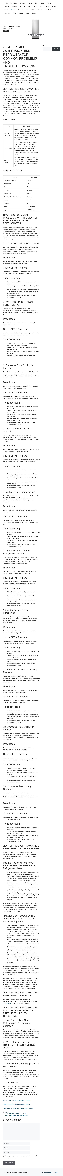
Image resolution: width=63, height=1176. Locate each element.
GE (29, 6)
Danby (6, 9)
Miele (14, 13)
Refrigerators (14, 3)
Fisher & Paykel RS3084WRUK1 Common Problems (18, 1108)
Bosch (27, 13)
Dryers (42, 3)
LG (40, 6)
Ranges (49, 3)
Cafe (27, 9)
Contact (34, 13)
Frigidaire (46, 6)
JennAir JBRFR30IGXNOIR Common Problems (16, 1100)
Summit (21, 13)
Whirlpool (7, 6)
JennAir (13, 9)
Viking (33, 9)
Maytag (35, 6)
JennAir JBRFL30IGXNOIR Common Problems (16, 1113)
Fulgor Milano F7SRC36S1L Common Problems (16, 1104)
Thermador (7, 13)
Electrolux (22, 6)
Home (6, 3)
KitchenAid (20, 9)
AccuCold (48, 9)
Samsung (14, 6)
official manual (7, 1003)
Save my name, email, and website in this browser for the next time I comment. (21, 1157)
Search (45, 46)
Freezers (22, 3)
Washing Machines (32, 3)
